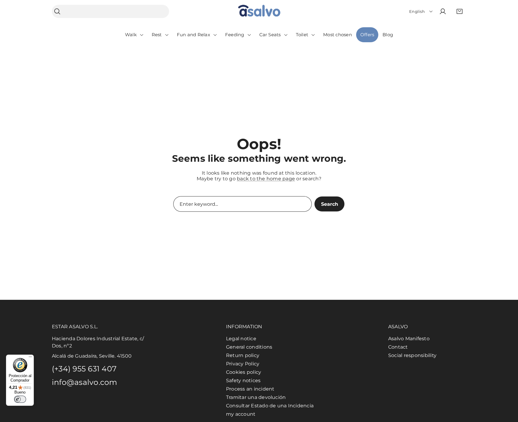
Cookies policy (243, 372)
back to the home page (266, 178)
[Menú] (30, 358)
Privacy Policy (242, 364)
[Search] (57, 11)
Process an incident (250, 389)
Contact (398, 347)
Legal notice (241, 338)
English (417, 11)
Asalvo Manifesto (409, 338)
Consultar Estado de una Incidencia (270, 406)
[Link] (259, 11)
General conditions (249, 347)
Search (329, 204)
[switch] (20, 399)
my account (240, 414)
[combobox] (110, 11)
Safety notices (243, 380)
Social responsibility (412, 355)
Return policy (242, 355)
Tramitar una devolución (256, 397)
